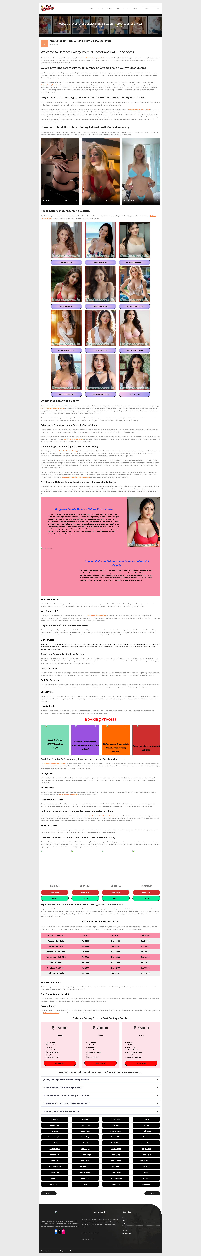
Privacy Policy (126, 1233)
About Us (125, 1221)
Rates (124, 1227)
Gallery (124, 1224)
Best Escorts (55, 1251)
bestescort (55, 44)
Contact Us (125, 1230)
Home (76, 27)
